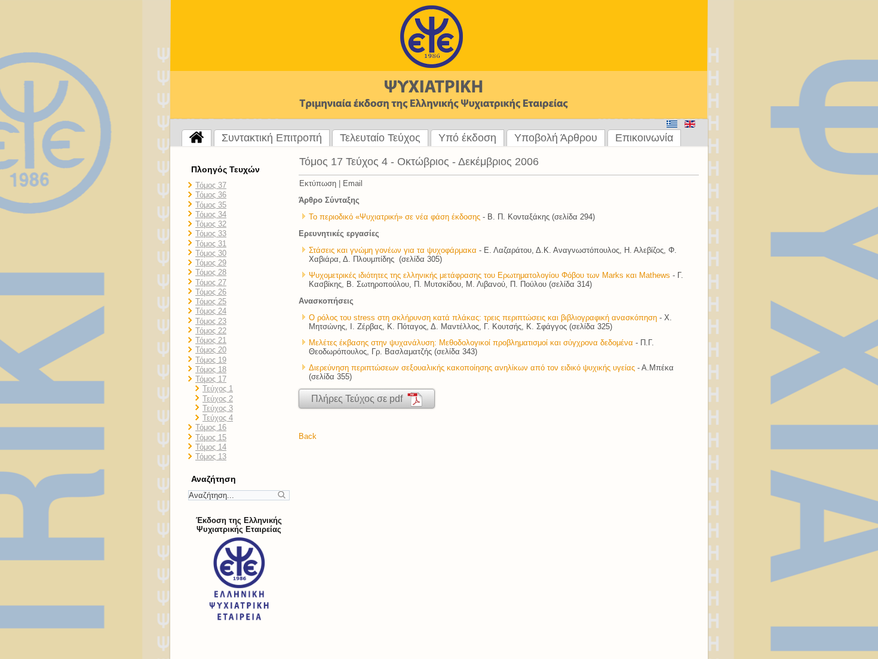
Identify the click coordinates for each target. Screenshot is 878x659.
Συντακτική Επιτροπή (272, 138)
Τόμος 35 (210, 204)
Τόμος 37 (210, 185)
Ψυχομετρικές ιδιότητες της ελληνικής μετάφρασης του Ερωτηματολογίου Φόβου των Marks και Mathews (489, 275)
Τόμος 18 (210, 369)
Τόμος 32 (210, 223)
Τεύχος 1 (217, 388)
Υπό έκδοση (467, 138)
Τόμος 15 (210, 437)
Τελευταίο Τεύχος (380, 138)
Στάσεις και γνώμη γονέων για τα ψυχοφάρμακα (393, 250)
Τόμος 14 (210, 447)
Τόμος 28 (210, 272)
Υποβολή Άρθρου (555, 138)
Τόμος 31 (210, 243)
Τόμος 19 (210, 359)
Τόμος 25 (210, 301)
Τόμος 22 (210, 330)
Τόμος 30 (210, 253)
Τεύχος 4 (217, 417)
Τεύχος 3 (217, 408)
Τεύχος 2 (217, 398)
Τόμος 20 (210, 349)
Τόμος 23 (210, 321)
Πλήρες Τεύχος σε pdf (359, 399)
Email (353, 183)
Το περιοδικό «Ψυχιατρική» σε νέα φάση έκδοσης (394, 216)
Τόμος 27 (210, 282)
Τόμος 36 (210, 194)
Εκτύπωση (317, 183)
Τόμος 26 (210, 291)
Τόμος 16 (210, 427)
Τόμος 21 (210, 340)
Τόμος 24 (210, 311)
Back (308, 436)
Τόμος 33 (210, 233)
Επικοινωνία (644, 138)
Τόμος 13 (210, 456)
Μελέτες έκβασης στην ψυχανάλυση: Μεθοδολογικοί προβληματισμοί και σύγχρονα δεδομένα (471, 342)
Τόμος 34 (210, 214)
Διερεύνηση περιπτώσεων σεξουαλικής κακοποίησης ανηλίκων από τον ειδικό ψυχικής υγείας (472, 367)
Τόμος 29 (210, 262)
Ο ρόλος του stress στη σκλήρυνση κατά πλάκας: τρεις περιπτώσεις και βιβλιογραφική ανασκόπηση (483, 317)
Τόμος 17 (210, 379)
